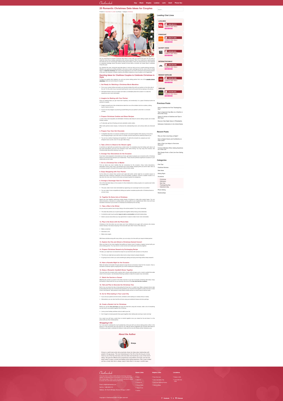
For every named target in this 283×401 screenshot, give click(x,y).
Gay (135, 3)
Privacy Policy (139, 385)
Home (137, 377)
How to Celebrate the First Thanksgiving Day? (169, 108)
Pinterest (180, 398)
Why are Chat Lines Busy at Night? (168, 136)
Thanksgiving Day (165, 185)
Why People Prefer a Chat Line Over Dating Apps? (170, 153)
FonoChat (162, 34)
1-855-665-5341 (172, 51)
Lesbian (156, 3)
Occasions (161, 176)
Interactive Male (165, 61)
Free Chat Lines (157, 377)
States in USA (177, 377)
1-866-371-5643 (172, 38)
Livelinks (162, 21)
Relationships (162, 193)
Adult (170, 3)
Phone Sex (178, 3)
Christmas (130, 12)
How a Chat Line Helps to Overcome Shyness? (168, 144)
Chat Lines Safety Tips (158, 379)
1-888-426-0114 (172, 24)
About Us (138, 379)
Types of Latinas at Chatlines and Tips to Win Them (170, 117)
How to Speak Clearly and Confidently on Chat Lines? (170, 139)
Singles (148, 3)
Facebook (166, 398)
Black (141, 3)
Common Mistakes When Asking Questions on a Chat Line (170, 148)
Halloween (163, 181)
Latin (164, 3)
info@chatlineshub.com (109, 384)
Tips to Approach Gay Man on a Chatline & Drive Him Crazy (170, 112)
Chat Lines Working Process (160, 382)
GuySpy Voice (163, 48)
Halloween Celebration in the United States (170, 124)
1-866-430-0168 (172, 65)
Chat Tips (160, 164)
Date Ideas (161, 170)
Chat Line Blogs (157, 385)
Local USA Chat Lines (178, 380)
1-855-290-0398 (172, 78)
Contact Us (139, 382)
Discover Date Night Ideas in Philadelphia (170, 121)
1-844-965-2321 (172, 92)
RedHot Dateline (165, 75)
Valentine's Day (164, 187)
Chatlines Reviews (163, 167)
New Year (162, 183)
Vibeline (161, 88)
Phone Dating (162, 190)
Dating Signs (161, 173)
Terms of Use (139, 387)
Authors (138, 390)
